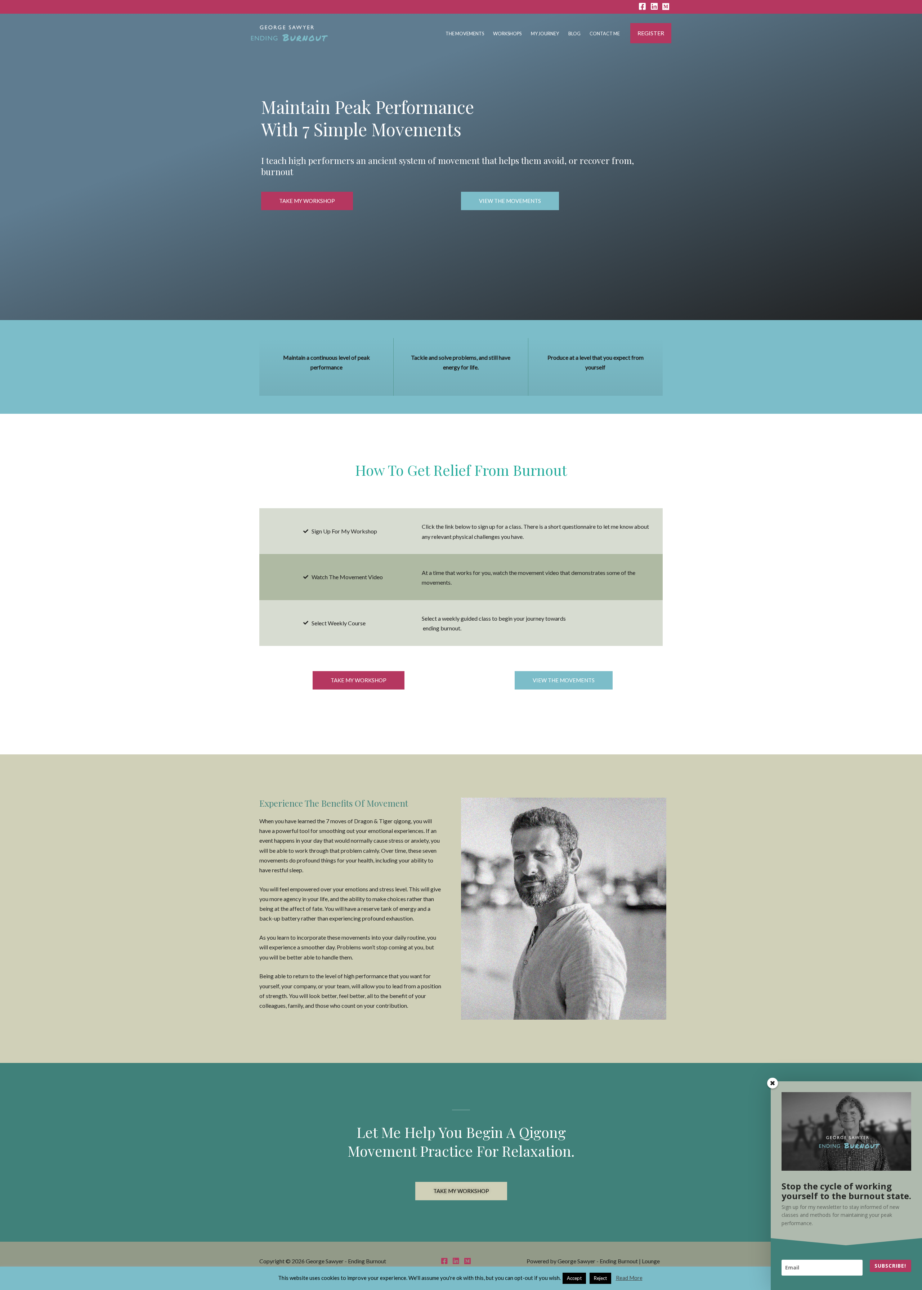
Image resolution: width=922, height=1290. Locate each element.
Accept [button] (574, 1278)
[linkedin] (654, 7)
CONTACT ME (605, 33)
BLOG (574, 33)
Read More (629, 1278)
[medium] (669, 7)
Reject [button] (600, 1278)
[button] (650, 33)
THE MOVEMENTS (465, 33)
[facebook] (642, 7)
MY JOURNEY (545, 33)
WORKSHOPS (507, 33)
